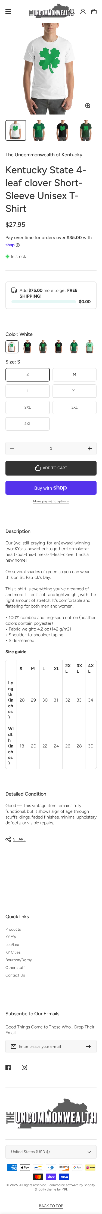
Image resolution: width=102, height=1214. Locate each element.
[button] (48, 839)
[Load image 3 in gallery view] (62, 130)
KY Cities (13, 952)
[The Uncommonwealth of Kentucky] (51, 11)
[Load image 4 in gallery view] (86, 130)
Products (13, 929)
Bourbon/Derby (18, 960)
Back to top (51, 1206)
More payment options (51, 501)
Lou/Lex (12, 944)
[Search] (72, 11)
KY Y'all (11, 937)
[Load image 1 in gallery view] (15, 130)
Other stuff (15, 967)
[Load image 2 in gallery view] (39, 130)
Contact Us (15, 975)
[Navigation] (8, 11)
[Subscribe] (90, 1046)
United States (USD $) (30, 1152)
